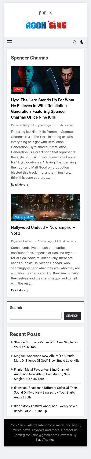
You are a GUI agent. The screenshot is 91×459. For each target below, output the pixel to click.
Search (16, 307)
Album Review (24, 217)
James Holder (23, 241)
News (18, 89)
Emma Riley (22, 125)
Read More (18, 184)
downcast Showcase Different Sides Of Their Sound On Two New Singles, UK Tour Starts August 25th (45, 392)
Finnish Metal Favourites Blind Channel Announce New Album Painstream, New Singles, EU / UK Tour (42, 374)
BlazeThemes (45, 439)
